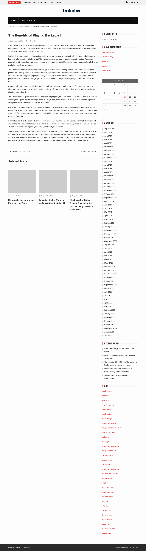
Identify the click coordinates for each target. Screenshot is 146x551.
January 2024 (109, 227)
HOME (13, 20)
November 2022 (110, 277)
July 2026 (108, 132)
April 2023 (108, 259)
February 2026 (109, 150)
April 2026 (108, 143)
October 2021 (109, 325)
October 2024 (109, 194)
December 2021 (110, 317)
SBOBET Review (87, 152)
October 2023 (109, 238)
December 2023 (110, 230)
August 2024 (109, 201)
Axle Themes (133, 547)
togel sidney (106, 533)
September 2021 (110, 328)
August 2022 (109, 288)
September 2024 (110, 198)
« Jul (103, 116)
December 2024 (110, 187)
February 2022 (109, 310)
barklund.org (71, 10)
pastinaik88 (32, 41)
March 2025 (108, 176)
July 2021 (108, 336)
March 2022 (108, 306)
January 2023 (109, 270)
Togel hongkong (28, 20)
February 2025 (109, 179)
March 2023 (108, 263)
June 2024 (108, 209)
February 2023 (109, 267)
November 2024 (110, 190)
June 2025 (108, 165)
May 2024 (108, 212)
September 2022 (110, 285)
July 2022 (108, 292)
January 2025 (109, 183)
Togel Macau (106, 71)
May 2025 (108, 169)
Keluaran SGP (107, 396)
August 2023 (109, 245)
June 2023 (108, 252)
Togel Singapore (108, 405)
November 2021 (110, 321)
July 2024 (108, 205)
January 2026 (109, 154)
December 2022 (110, 274)
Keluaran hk (106, 61)
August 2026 (109, 129)
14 (125, 97)
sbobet (104, 66)
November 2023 (110, 234)
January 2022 (109, 314)
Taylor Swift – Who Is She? (22, 152)
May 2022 (108, 299)
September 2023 (110, 241)
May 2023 (108, 256)
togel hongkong (107, 391)
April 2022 (108, 303)
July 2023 (108, 248)
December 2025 (110, 158)
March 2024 (108, 219)
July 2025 (108, 161)
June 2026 (108, 136)
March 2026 (108, 147)
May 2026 (108, 140)
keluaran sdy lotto (108, 529)
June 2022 (108, 296)
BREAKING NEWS (110, 39)
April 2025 (108, 172)
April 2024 (108, 216)
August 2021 (109, 332)
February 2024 (109, 223)
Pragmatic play (107, 57)
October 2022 (109, 281)
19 (115, 101)
